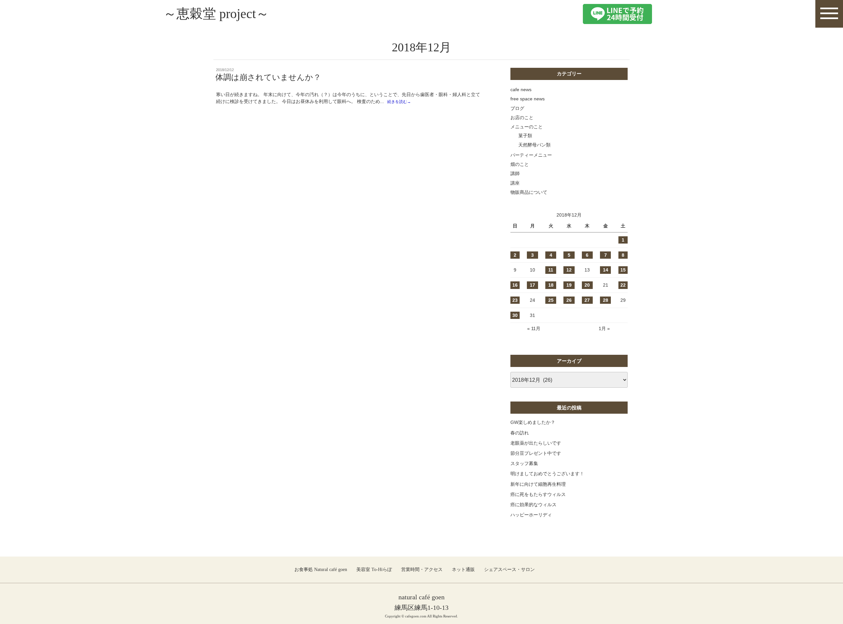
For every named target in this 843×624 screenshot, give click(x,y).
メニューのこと (526, 126)
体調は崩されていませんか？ (268, 77)
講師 (515, 173)
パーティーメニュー (531, 155)
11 (550, 270)
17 (532, 285)
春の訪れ (519, 432)
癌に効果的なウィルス (533, 504)
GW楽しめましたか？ (532, 422)
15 (623, 270)
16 (515, 285)
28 (605, 300)
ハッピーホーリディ (531, 514)
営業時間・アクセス (422, 569)
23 (515, 300)
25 (551, 300)
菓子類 (525, 135)
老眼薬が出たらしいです (535, 443)
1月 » (604, 328)
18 (551, 285)
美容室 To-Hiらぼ (374, 569)
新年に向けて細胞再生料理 (538, 484)
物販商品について (528, 192)
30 (515, 315)
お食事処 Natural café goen (320, 569)
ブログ (517, 108)
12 (569, 270)
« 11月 (533, 328)
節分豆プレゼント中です (535, 453)
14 (605, 270)
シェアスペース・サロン (509, 569)
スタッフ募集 (524, 463)
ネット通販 (463, 569)
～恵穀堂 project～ (216, 13)
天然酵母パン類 (534, 144)
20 (587, 285)
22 (623, 285)
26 (569, 300)
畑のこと (519, 164)
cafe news (520, 89)
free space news (527, 98)
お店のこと (521, 117)
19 (569, 285)
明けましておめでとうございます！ (547, 473)
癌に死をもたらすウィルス (538, 494)
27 (587, 300)
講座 (515, 183)
